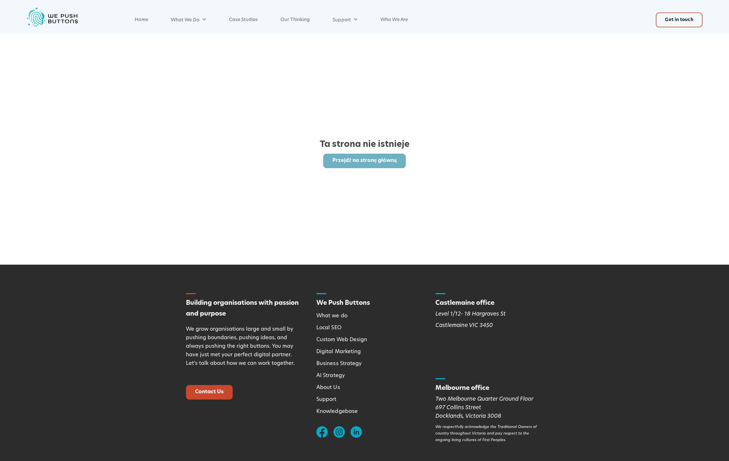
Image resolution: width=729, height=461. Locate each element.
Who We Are (394, 20)
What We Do (185, 20)
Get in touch (679, 20)
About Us (328, 387)
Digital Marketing (338, 352)
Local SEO (328, 328)
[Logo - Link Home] (52, 17)
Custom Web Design (341, 340)
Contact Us (209, 392)
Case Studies (243, 20)
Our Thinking (295, 20)
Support (342, 20)
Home (141, 20)
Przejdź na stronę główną (364, 160)
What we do (331, 316)
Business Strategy (339, 364)
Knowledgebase (337, 411)
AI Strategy (330, 375)
